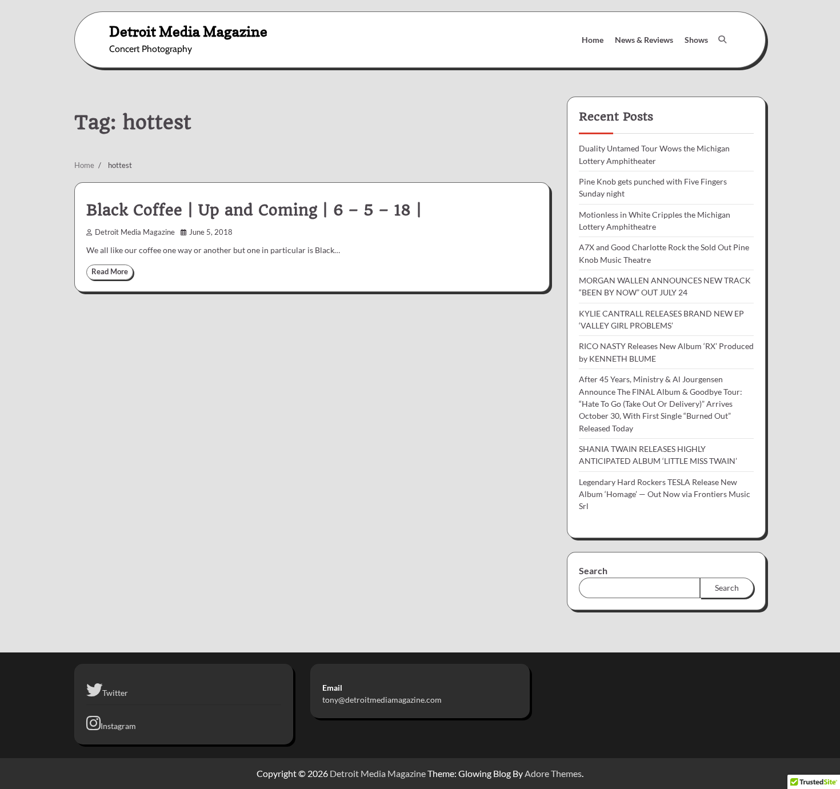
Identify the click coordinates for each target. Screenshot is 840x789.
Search (593, 570)
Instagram (118, 726)
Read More (109, 271)
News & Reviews (644, 40)
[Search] (722, 39)
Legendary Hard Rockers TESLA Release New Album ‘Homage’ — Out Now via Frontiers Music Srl (664, 494)
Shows (696, 40)
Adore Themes (553, 773)
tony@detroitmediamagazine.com (382, 699)
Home (592, 40)
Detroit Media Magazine (188, 31)
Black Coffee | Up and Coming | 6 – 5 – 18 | (254, 210)
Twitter (115, 693)
